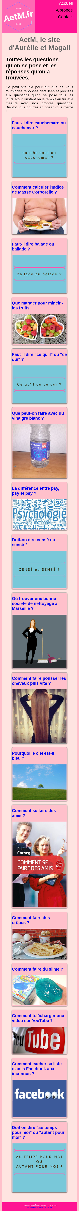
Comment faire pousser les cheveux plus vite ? (39, 681)
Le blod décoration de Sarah (39, 1207)
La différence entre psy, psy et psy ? (35, 491)
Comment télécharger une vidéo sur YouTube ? (38, 1018)
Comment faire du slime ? (37, 969)
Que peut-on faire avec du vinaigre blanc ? (38, 416)
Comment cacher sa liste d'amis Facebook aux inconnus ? (37, 1068)
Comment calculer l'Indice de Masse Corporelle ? (38, 189)
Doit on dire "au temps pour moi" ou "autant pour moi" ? (38, 1132)
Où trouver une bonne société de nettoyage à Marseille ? (35, 603)
